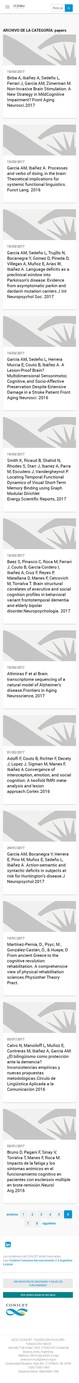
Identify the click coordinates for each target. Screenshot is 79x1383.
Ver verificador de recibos (38, 1295)
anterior (12, 1214)
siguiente (49, 1223)
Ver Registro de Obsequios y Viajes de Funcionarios (38, 1283)
